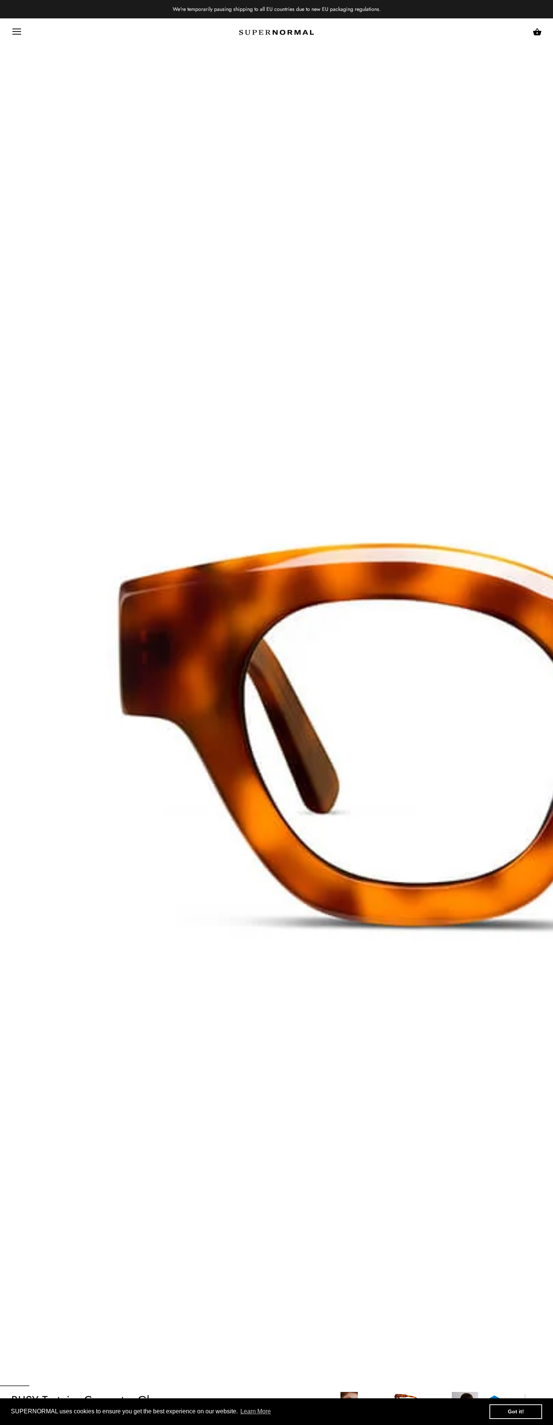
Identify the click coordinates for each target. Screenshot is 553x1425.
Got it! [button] (516, 1411)
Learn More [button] (255, 1411)
